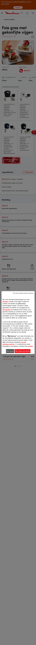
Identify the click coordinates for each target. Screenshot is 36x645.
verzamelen (6, 309)
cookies (30, 346)
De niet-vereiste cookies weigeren (23, 293)
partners (5, 301)
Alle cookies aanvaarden (22, 351)
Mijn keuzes (10, 351)
